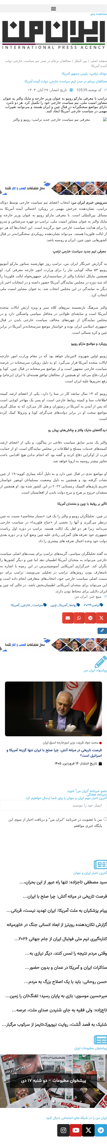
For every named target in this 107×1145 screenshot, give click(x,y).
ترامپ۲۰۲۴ (92, 605)
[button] (53, 8)
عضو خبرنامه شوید (90, 839)
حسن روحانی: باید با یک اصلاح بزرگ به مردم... (65, 982)
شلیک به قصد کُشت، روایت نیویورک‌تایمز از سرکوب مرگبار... (54, 1025)
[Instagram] (63, 1130)
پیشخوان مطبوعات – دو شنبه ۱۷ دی (53, 1081)
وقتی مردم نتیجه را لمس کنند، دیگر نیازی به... (66, 953)
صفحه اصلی (98, 61)
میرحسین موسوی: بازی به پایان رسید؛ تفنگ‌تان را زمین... (56, 996)
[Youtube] (76, 1130)
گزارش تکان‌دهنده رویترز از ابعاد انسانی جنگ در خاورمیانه (57, 925)
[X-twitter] (88, 1130)
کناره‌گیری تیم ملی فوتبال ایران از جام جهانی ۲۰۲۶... (60, 939)
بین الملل (80, 61)
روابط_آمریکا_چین (64, 605)
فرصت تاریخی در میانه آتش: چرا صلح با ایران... (65, 896)
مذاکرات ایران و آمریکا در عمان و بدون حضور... (66, 968)
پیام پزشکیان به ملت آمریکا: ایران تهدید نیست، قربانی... (56, 911)
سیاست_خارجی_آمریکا (27, 605)
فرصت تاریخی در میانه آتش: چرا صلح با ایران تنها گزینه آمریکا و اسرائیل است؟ (54, 753)
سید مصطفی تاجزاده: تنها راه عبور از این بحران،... (63, 882)
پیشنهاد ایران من (95, 670)
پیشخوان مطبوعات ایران (90, 1048)
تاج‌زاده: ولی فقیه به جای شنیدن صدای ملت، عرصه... (59, 1010)
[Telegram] (101, 1130)
